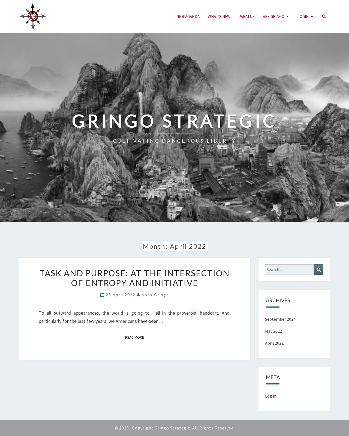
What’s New (219, 16)
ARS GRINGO (273, 16)
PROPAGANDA (187, 16)
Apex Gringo (155, 294)
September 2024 (280, 319)
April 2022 (274, 343)
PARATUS (247, 16)
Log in (270, 396)
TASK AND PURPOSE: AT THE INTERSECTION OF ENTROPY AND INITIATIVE (135, 278)
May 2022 (273, 331)
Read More (136, 337)
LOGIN (303, 16)
